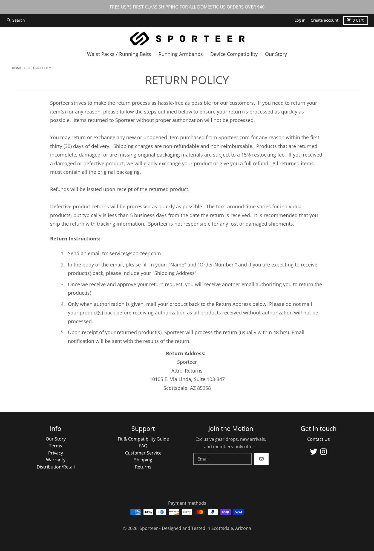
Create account (324, 20)
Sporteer (149, 528)
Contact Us (318, 439)
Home (17, 68)
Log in (300, 20)
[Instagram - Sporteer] (323, 451)
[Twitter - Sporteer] (313, 451)
